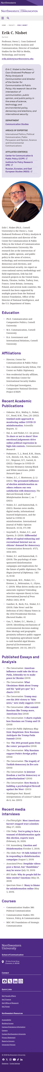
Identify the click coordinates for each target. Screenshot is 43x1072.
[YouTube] (14, 1059)
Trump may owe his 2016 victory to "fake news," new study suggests (21, 699)
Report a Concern (8, 1041)
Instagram (20, 981)
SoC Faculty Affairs (9, 996)
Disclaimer (5, 1063)
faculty (12, 25)
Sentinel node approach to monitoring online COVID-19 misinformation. (21, 422)
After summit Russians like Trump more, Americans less (22, 710)
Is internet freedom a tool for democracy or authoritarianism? (23, 775)
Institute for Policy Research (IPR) (19, 163)
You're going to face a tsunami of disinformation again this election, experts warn (23, 834)
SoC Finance (6, 999)
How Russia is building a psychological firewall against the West (23, 786)
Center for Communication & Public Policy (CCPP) (19, 157)
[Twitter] (7, 1059)
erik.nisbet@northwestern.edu (17, 58)
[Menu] (2, 18)
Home (4, 25)
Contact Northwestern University (14, 1034)
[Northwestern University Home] (8, 2)
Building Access (7, 1023)
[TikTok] (18, 1059)
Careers (5, 1030)
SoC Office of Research (10, 1003)
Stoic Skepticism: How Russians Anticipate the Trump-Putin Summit (22, 735)
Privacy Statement (8, 1037)
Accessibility (6, 1020)
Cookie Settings (15, 1063)
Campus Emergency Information (13, 1027)
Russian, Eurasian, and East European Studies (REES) (19, 170)
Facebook (4, 981)
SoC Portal (6, 1006)
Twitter (10, 981)
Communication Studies (17, 124)
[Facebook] (3, 1059)
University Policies (8, 1045)
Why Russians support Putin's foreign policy (22, 752)
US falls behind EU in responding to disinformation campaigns (23, 856)
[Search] (8, 18)
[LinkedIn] (21, 1059)
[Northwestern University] (21, 947)
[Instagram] (10, 1059)
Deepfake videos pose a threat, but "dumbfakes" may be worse (23, 867)
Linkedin (15, 981)
